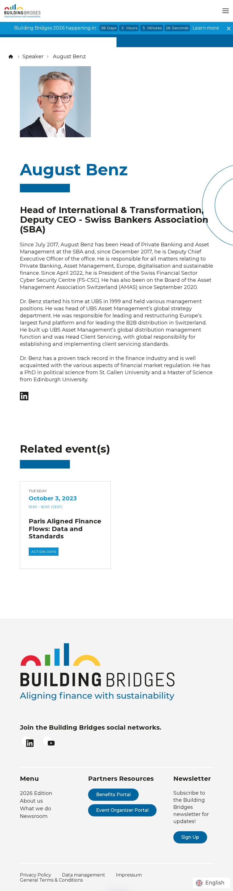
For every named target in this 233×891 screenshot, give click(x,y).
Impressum (129, 875)
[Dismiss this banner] (229, 28)
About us (31, 801)
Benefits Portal (113, 794)
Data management (83, 875)
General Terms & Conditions (51, 880)
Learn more (206, 28)
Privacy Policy (35, 875)
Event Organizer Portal (122, 810)
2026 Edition (36, 793)
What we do (35, 808)
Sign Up (190, 837)
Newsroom (34, 816)
